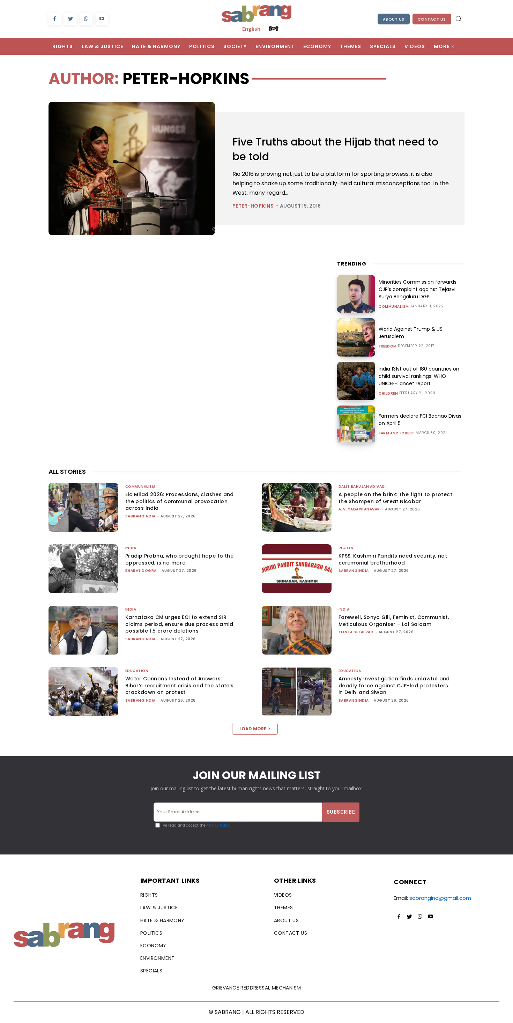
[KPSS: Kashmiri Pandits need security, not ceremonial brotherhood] (297, 568)
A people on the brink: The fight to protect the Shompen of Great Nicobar (395, 498)
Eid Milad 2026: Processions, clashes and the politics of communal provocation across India (179, 501)
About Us (393, 19)
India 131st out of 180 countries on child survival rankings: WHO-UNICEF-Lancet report (419, 376)
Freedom (388, 346)
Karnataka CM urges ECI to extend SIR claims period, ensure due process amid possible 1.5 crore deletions (179, 624)
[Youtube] (102, 19)
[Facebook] (55, 19)
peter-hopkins (253, 205)
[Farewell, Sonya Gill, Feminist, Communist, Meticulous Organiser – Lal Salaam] (297, 630)
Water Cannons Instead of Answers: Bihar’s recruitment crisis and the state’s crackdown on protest (179, 685)
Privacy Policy (218, 825)
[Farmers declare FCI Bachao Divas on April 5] (356, 424)
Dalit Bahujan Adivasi (362, 486)
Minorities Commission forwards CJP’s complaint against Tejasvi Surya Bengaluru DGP (417, 289)
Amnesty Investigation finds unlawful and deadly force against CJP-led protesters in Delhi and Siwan (394, 685)
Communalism (394, 306)
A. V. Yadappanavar (359, 509)
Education (137, 670)
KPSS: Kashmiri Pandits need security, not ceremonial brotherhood (393, 559)
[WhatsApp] (86, 19)
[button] (458, 18)
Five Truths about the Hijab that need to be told (335, 149)
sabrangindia (140, 516)
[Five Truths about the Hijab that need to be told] (132, 168)
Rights (346, 548)
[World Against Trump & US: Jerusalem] (356, 337)
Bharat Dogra (141, 570)
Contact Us (432, 19)
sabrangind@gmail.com (440, 898)
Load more (252, 729)
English (251, 28)
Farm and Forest (397, 433)
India (130, 548)
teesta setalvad (356, 632)
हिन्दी (273, 28)
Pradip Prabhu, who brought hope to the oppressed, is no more (179, 559)
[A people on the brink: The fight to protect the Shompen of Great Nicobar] (297, 507)
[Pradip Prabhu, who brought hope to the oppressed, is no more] (83, 568)
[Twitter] (70, 19)
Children (388, 393)
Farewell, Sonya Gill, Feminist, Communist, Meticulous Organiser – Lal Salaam (394, 621)
